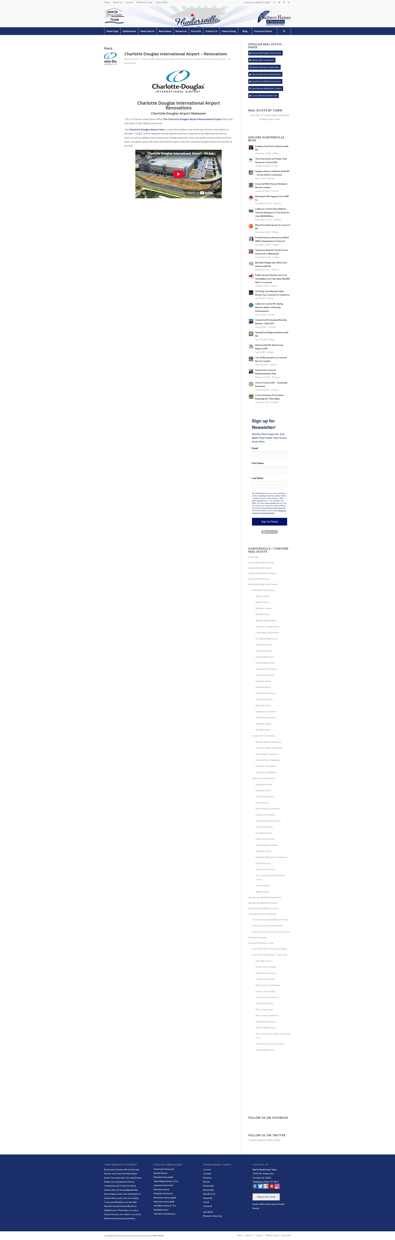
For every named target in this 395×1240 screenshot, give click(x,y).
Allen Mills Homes (264, 961)
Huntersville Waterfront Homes (262, 573)
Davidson (207, 1178)
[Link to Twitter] (279, 2)
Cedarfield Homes (264, 644)
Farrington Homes (264, 833)
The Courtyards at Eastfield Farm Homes (270, 919)
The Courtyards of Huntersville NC (267, 925)
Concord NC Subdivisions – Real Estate (269, 955)
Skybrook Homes (263, 705)
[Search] (284, 31)
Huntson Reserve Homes (267, 845)
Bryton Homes (262, 802)
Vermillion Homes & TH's (165, 1205)
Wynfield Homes (263, 729)
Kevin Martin (130, 63)
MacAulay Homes (263, 681)
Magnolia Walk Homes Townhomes (271, 857)
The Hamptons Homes (266, 717)
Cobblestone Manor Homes (268, 821)
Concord (207, 1169)
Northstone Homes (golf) (165, 1197)
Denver (206, 1182)
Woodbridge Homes (265, 1050)
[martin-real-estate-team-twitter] (260, 1187)
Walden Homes (262, 891)
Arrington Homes (263, 790)
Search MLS (161, 2)
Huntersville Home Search (259, 568)
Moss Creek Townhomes (267, 1015)
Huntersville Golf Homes (259, 579)
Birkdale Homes (263, 614)
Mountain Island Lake (212, 1216)
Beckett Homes (262, 602)
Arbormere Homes (264, 784)
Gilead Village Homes (265, 663)
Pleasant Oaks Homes (265, 1021)
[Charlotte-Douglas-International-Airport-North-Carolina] (110, 58)
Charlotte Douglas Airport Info (146, 129)
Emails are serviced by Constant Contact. (269, 511)
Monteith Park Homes (265, 693)
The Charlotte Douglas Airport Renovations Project (192, 119)
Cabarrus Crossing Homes (267, 626)
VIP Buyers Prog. (145, 2)
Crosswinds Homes (264, 827)
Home (107, 2)
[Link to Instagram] (288, 2)
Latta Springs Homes (265, 675)
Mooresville (208, 1190)
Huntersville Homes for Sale (155, 59)
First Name (258, 463)
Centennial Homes (264, 651)
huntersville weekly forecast (269, 1105)
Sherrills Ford (209, 1194)
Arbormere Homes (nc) (164, 1169)
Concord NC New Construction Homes (269, 948)
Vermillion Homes (263, 723)
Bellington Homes (263, 608)
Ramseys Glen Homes (265, 869)
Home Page (253, 557)
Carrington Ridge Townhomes (269, 748)
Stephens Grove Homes (266, 711)
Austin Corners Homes (266, 967)
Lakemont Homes (263, 851)
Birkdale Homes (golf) (163, 1177)
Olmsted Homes (263, 863)
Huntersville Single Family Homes (263, 584)
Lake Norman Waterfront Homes (262, 903)
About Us (117, 2)
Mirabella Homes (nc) (163, 1193)
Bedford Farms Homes (266, 973)
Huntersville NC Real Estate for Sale (210, 59)
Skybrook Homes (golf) (164, 1201)
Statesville (207, 1198)
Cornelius (207, 1173)
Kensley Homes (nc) (264, 1003)
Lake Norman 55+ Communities (262, 914)
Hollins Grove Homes (265, 839)
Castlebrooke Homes (265, 979)
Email (255, 448)
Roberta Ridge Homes (265, 1027)
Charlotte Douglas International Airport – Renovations (175, 54)
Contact (129, 2)
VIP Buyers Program (257, 937)
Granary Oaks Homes (265, 991)
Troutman (207, 1206)
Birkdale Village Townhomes (268, 742)
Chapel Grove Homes (265, 815)
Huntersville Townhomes (263, 736)
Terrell (206, 1202)
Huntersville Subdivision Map (261, 562)
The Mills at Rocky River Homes (270, 1044)
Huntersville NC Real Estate (181, 59)
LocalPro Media (156, 1235)
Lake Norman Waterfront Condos (263, 908)
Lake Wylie (208, 1212)
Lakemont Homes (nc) (163, 1185)
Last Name (257, 478)
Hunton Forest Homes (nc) (267, 997)
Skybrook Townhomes (266, 766)
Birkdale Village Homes (266, 620)
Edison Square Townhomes (268, 985)
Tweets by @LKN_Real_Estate (264, 1139)
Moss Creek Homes (264, 1009)
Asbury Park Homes (265, 796)
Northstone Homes (264, 699)
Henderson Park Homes (266, 669)
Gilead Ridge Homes (265, 657)
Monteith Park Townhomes (268, 760)
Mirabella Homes (263, 687)
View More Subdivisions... (165, 1214)
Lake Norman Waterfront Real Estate (264, 897)
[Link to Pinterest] (284, 2)
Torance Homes (263, 885)
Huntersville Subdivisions (263, 590)
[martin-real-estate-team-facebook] (255, 1187)
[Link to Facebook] (274, 2)
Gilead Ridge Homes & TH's (166, 1181)
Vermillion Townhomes (266, 772)
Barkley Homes (262, 596)
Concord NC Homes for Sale (260, 943)
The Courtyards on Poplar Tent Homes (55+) (273, 1036)
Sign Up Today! (269, 521)
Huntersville (208, 1186)
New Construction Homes (263, 778)
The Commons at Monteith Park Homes (270, 877)
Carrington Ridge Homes (267, 638)
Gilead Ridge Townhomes (267, 754)
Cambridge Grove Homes (267, 632)
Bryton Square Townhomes (268, 808)
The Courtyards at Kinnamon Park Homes (271, 932)
